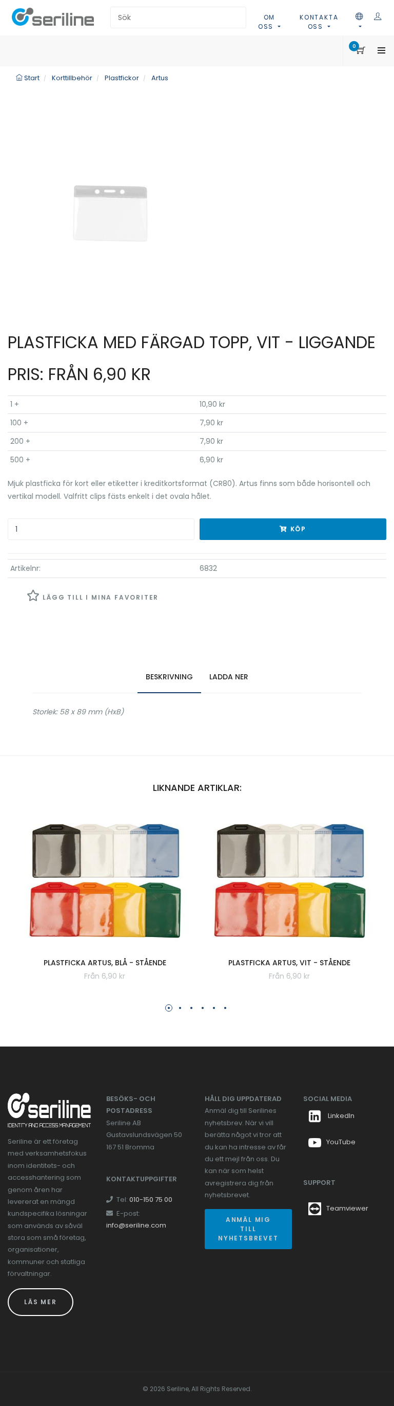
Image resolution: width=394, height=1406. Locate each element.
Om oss (267, 22)
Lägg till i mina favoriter (100, 597)
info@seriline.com (136, 1225)
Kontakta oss (319, 22)
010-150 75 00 (150, 1199)
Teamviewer (347, 1208)
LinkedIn (340, 1116)
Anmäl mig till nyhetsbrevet (248, 1228)
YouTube (341, 1142)
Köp (297, 529)
